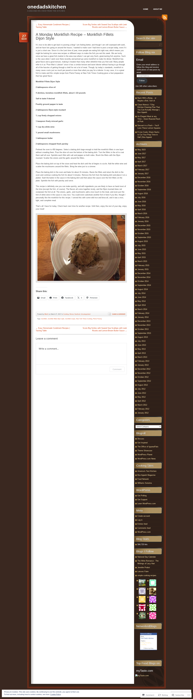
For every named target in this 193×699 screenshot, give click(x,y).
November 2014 (143, 277)
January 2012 (142, 413)
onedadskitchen (46, 7)
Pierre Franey (97, 319)
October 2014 (142, 281)
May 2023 (141, 150)
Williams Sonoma (144, 483)
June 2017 (141, 154)
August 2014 (142, 289)
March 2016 (142, 213)
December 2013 (143, 321)
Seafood (77, 314)
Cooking (66, 314)
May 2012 (141, 397)
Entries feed (142, 524)
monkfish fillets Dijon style (56, 319)
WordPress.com (144, 532)
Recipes (148, 643)
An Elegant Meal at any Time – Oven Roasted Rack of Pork (148, 119)
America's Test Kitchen (146, 471)
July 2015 (141, 245)
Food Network (143, 479)
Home (145, 9)
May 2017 (141, 157)
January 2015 (142, 269)
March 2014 (142, 309)
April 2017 (141, 162)
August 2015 (142, 241)
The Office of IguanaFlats (147, 447)
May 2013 (141, 349)
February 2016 (143, 217)
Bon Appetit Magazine (146, 475)
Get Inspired (142, 443)
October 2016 (142, 186)
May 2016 (141, 205)
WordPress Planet (144, 455)
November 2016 (143, 182)
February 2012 (143, 409)
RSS (163, 18)
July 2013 (141, 341)
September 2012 (144, 381)
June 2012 (141, 393)
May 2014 (141, 301)
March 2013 (142, 357)
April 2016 (141, 209)
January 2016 (142, 221)
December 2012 (143, 369)
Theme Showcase (144, 451)
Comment (117, 369)
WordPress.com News (146, 459)
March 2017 (142, 166)
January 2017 (142, 173)
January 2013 (142, 365)
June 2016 (141, 202)
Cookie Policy (55, 694)
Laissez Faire (142, 571)
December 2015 (143, 225)
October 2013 (142, 329)
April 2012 (141, 401)
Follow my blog (148, 648)
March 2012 (142, 405)
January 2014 (142, 317)
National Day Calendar (146, 557)
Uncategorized (85, 314)
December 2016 (143, 177)
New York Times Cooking (84, 319)
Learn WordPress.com (146, 503)
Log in (139, 520)
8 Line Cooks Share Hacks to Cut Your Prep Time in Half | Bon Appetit (148, 134)
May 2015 (141, 253)
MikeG (46, 314)
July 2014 (141, 293)
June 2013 (141, 345)
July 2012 (141, 389)
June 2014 (141, 297)
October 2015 (142, 233)
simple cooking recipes (146, 575)
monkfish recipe (70, 319)
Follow (142, 81)
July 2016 (141, 197)
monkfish (44, 319)
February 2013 (143, 361)
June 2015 (141, 249)
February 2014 (143, 313)
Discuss (140, 439)
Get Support (142, 499)
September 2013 (144, 333)
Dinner (72, 314)
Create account (143, 516)
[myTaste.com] (142, 676)
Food (142, 643)
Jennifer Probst (143, 567)
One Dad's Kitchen (147, 638)
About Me (157, 9)
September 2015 (144, 237)
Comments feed (143, 528)
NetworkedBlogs (146, 634)
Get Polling (142, 496)
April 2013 (141, 353)
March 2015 (142, 261)
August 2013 (142, 337)
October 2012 (142, 377)
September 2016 (144, 189)
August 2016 (142, 193)
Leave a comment (118, 314)
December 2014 (143, 273)
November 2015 (143, 229)
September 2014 (144, 285)
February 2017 (143, 170)
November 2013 (143, 325)
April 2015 (141, 257)
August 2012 (142, 385)
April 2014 (141, 305)
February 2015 (143, 265)
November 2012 (143, 373)
